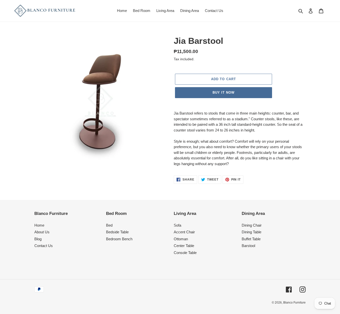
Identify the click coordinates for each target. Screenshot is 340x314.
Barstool (248, 246)
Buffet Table (251, 239)
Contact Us (43, 246)
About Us (42, 232)
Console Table (185, 253)
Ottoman (181, 239)
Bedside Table (117, 232)
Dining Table (251, 232)
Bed (109, 225)
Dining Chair (252, 225)
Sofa (177, 225)
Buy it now (223, 92)
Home (39, 225)
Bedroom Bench (119, 239)
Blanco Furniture (294, 302)
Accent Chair (184, 232)
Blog (38, 239)
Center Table (184, 246)
